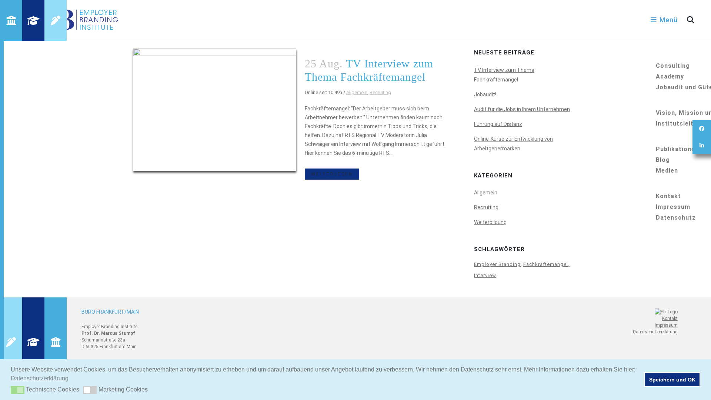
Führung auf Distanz (498, 124)
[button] (17, 390)
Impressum (666, 325)
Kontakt (670, 318)
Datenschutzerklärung (655, 331)
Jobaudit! (485, 94)
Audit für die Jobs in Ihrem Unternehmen (522, 109)
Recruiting (380, 92)
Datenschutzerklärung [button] (40, 378)
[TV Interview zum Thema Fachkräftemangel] (214, 110)
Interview (485, 275)
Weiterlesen (332, 174)
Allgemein (356, 92)
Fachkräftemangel (545, 264)
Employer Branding (497, 264)
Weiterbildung (490, 222)
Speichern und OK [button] (672, 380)
